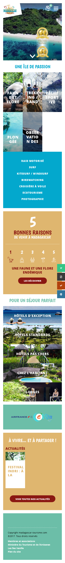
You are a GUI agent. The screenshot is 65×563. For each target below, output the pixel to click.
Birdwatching (32, 180)
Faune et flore (13, 97)
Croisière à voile (32, 186)
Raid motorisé (32, 161)
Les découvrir (32, 280)
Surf (32, 167)
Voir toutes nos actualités (32, 499)
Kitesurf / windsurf (32, 173)
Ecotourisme (33, 192)
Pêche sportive (52, 97)
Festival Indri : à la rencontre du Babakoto (18, 471)
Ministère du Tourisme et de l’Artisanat (29, 544)
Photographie (32, 199)
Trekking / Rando (32, 97)
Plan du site (14, 551)
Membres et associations (21, 541)
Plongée (13, 139)
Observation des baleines (32, 137)
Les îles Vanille (16, 548)
